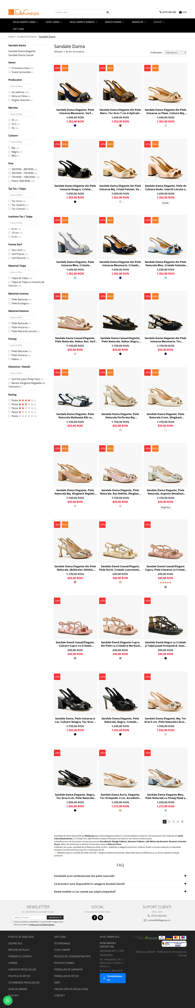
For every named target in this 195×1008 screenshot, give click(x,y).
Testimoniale (62, 943)
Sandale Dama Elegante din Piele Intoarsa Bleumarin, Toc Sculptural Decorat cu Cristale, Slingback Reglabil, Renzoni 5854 (165, 339)
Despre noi (15, 943)
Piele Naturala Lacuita (24, 331)
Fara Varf (17, 250)
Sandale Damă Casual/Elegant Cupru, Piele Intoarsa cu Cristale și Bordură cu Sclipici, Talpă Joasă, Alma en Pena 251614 (165, 568)
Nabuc (15, 359)
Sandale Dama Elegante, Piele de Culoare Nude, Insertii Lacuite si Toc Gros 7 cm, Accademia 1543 (165, 187)
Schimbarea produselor (23, 982)
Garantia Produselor (22, 969)
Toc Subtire (18, 205)
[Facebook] (94, 917)
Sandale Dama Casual (20, 55)
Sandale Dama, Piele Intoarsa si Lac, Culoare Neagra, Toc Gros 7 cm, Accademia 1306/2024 (75, 720)
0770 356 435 (158, 915)
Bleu (14, 155)
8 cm (14, 229)
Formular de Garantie (68, 969)
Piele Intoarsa (19, 327)
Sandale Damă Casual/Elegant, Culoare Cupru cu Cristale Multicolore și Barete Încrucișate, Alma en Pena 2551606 (75, 644)
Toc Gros (17, 201)
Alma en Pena (19, 96)
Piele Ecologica (20, 303)
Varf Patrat (18, 254)
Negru (15, 152)
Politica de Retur (19, 976)
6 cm (14, 236)
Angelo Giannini (21, 100)
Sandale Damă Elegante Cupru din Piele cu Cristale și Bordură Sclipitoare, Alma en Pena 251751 (120, 644)
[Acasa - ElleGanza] (23, 12)
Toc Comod (18, 208)
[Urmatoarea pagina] (182, 822)
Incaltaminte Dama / (27, 36)
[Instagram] (100, 917)
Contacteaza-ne (114, 978)
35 (13, 120)
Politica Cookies (64, 963)
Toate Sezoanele (21, 72)
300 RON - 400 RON (22, 169)
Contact (59, 995)
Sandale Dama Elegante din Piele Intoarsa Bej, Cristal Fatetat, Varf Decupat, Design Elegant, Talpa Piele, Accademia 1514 (120, 187)
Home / (12, 36)
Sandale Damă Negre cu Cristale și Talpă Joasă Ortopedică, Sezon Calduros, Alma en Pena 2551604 (165, 644)
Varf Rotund (18, 258)
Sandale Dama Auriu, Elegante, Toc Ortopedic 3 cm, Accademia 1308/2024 (120, 796)
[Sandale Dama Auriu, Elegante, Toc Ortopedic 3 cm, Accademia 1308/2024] (120, 769)
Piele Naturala (20, 299)
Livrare (13, 963)
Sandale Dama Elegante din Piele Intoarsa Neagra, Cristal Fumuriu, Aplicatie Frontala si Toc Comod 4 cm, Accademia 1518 (75, 187)
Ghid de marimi (17, 989)
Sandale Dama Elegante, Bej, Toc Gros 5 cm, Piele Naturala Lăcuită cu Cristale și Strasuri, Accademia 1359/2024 (165, 720)
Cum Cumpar (62, 950)
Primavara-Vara (21, 68)
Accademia (18, 92)
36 (13, 128)
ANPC (57, 982)
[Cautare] (107, 12)
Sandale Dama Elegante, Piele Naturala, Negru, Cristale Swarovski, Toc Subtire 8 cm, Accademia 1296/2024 (120, 720)
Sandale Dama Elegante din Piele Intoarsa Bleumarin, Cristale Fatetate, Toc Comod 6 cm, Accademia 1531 (120, 263)
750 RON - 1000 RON (23, 177)
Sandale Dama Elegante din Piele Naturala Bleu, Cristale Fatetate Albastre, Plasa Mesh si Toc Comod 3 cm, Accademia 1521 (165, 263)
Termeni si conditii (20, 956)
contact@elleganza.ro (158, 920)
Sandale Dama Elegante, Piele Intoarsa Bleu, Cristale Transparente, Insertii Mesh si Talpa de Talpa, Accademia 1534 (75, 263)
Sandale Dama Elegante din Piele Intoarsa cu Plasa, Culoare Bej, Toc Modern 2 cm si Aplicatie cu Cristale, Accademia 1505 (165, 111)
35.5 (14, 124)
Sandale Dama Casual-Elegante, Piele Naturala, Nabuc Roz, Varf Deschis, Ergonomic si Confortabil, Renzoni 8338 (75, 339)
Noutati (13, 995)
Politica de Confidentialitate (41, 924)
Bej (13, 148)
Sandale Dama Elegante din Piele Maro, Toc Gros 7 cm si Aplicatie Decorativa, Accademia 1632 (120, 111)
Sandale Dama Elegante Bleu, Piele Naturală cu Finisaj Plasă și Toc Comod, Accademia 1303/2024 (165, 796)
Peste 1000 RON (21, 181)
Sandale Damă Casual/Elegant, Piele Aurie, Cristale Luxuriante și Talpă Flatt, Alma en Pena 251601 (120, 568)
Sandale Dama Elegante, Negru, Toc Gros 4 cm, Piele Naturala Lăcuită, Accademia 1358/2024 (75, 796)
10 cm (15, 232)
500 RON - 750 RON (22, 173)
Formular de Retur (66, 976)
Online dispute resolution (71, 989)
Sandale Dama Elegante (21, 51)
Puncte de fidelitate (21, 937)
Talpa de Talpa (20, 278)
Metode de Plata (18, 950)
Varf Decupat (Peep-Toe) (26, 379)
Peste (15, 400)
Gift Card (60, 937)
